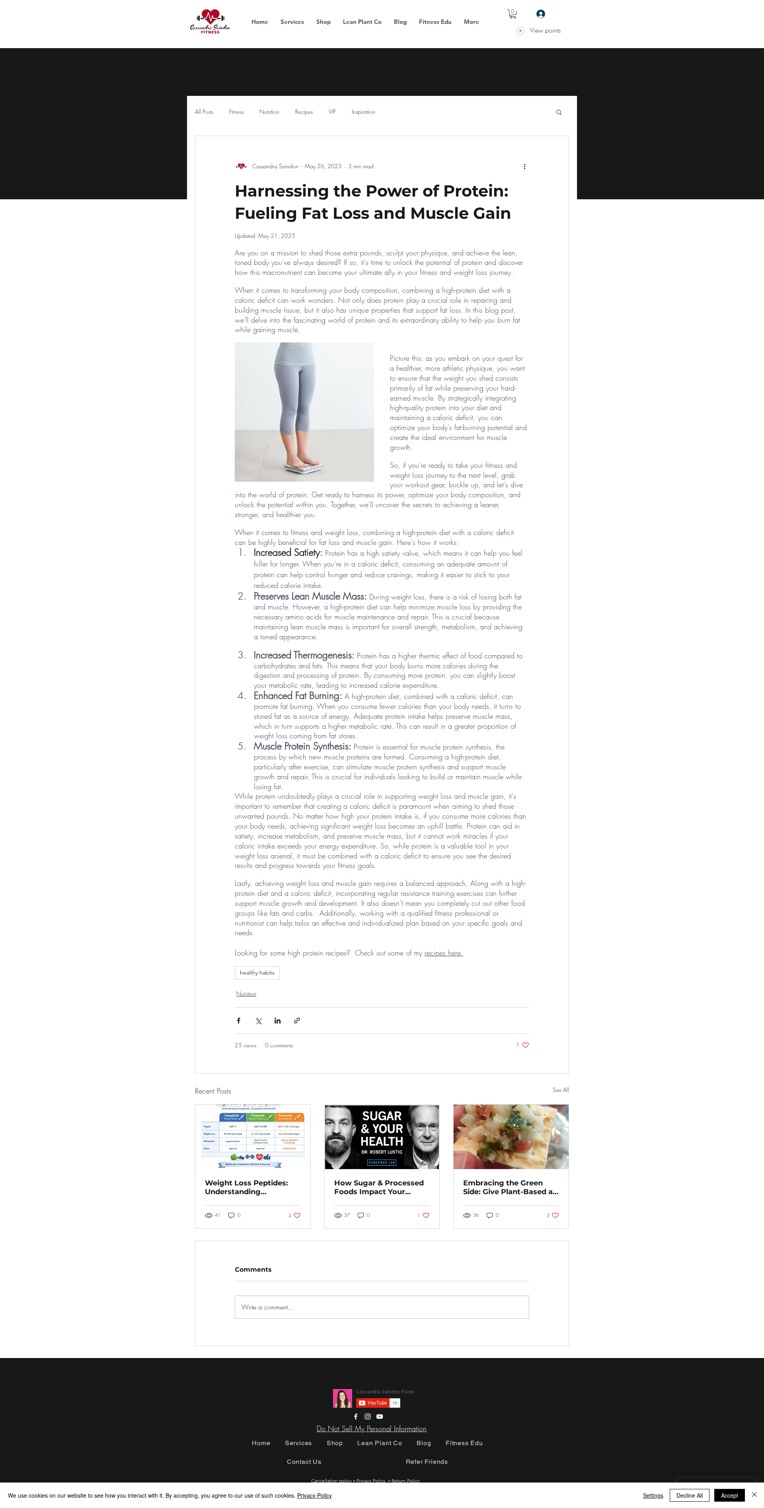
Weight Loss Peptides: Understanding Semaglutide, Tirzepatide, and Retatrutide (252, 1187)
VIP (332, 111)
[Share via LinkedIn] (277, 1020)
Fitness (236, 111)
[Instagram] (368, 1416)
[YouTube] (380, 1416)
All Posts (204, 111)
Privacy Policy (314, 1495)
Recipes (304, 111)
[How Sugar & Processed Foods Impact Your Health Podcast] (382, 1137)
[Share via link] (297, 1020)
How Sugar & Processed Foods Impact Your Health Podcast (379, 1187)
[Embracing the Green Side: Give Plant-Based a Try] (511, 1137)
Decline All (689, 1495)
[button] (292, 22)
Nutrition (269, 111)
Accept (729, 1495)
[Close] (754, 1495)
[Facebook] (356, 1416)
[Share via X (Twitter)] (258, 1020)
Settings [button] (653, 1495)
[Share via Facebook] (238, 1020)
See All (561, 1090)
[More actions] (524, 166)
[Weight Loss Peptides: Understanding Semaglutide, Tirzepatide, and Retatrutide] (252, 1137)
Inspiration (363, 111)
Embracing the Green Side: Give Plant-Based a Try (508, 1187)
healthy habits (257, 972)
